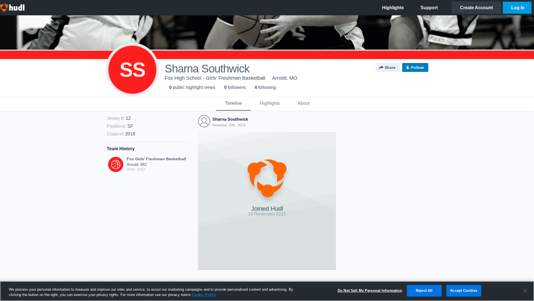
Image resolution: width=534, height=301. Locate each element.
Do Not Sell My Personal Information (370, 290)
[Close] (525, 291)
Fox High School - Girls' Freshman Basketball (215, 78)
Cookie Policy (204, 295)
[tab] (233, 104)
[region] (267, 291)
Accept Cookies (463, 290)
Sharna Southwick (230, 119)
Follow (417, 67)
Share (390, 67)
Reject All (424, 290)
